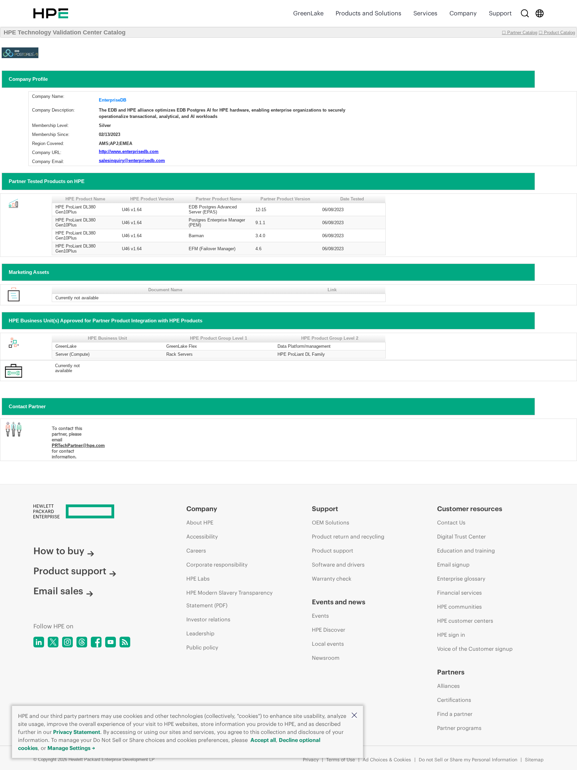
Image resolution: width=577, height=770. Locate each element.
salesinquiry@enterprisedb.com (132, 160)
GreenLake (308, 13)
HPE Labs (198, 578)
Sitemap (534, 760)
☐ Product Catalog (557, 32)
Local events (328, 643)
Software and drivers (338, 564)
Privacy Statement (76, 732)
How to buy (58, 551)
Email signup (453, 564)
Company (463, 13)
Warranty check (331, 578)
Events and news (338, 602)
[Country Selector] (540, 13)
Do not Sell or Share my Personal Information (468, 760)
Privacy (311, 760)
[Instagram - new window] (67, 642)
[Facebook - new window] (96, 642)
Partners (450, 672)
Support (500, 13)
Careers (196, 550)
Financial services (459, 592)
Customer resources (469, 508)
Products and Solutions (368, 13)
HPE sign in (451, 634)
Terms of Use (340, 760)
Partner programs (459, 728)
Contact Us (451, 522)
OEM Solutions (330, 522)
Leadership (200, 633)
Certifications (454, 700)
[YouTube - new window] (110, 642)
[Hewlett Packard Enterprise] (50, 13)
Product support (69, 571)
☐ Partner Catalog (519, 32)
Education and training (466, 550)
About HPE (199, 522)
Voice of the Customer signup (475, 648)
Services (425, 13)
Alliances (448, 685)
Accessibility (202, 536)
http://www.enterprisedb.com (129, 151)
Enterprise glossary (461, 578)
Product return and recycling (348, 536)
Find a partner (454, 714)
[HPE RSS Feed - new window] (125, 642)
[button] (354, 716)
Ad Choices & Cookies (387, 760)
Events (320, 615)
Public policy (202, 647)
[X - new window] (53, 642)
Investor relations (208, 619)
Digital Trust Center (461, 536)
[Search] (525, 13)
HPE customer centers (465, 620)
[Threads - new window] (81, 642)
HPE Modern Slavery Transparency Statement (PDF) (229, 599)
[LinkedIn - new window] (38, 642)
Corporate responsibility (216, 564)
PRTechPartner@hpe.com (78, 445)
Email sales (58, 591)
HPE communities (459, 606)
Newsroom (326, 657)
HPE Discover (328, 629)
